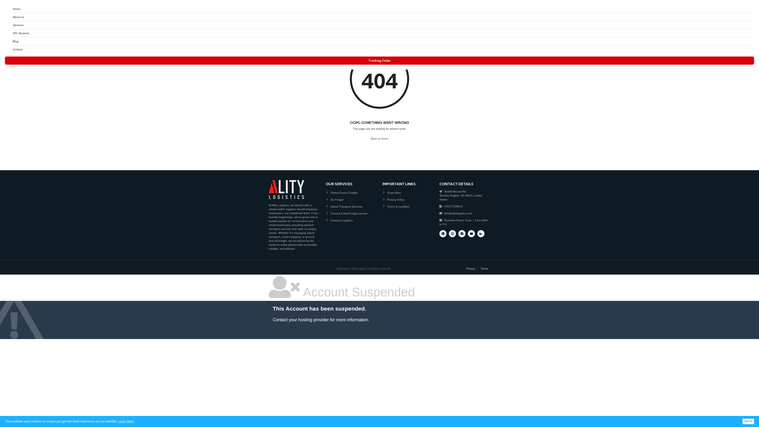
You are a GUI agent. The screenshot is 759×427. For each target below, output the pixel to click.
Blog (15, 41)
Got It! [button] (748, 421)
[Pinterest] (443, 233)
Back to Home (379, 138)
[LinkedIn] (480, 233)
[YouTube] (471, 233)
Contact (18, 49)
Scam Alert (394, 192)
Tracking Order (379, 60)
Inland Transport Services (346, 206)
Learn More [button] (126, 421)
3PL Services (21, 33)
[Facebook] (461, 233)
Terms (484, 268)
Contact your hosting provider (301, 319)
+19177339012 (453, 206)
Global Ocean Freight (343, 192)
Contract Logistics (341, 220)
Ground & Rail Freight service (348, 213)
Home (16, 8)
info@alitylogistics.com (458, 213)
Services (18, 25)
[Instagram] (452, 233)
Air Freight (337, 199)
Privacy (470, 268)
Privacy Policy (395, 199)
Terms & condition (398, 206)
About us (18, 17)
